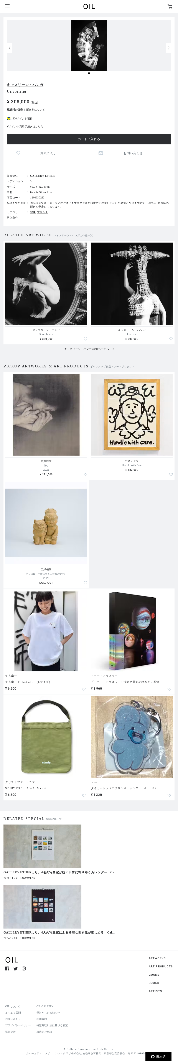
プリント (42, 212)
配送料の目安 (15, 109)
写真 (33, 212)
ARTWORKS (157, 958)
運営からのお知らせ (48, 1012)
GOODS (154, 974)
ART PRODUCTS (161, 966)
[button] (168, 48)
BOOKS (154, 983)
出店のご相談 (44, 1031)
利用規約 (41, 1019)
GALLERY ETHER (42, 175)
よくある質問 (13, 1012)
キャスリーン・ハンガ (25, 85)
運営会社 (10, 1031)
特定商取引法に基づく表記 (52, 1025)
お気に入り (48, 153)
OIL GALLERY (44, 1006)
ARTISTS (155, 991)
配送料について (35, 109)
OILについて (12, 1006)
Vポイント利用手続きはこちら (25, 126)
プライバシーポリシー (18, 1025)
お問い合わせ (13, 1019)
